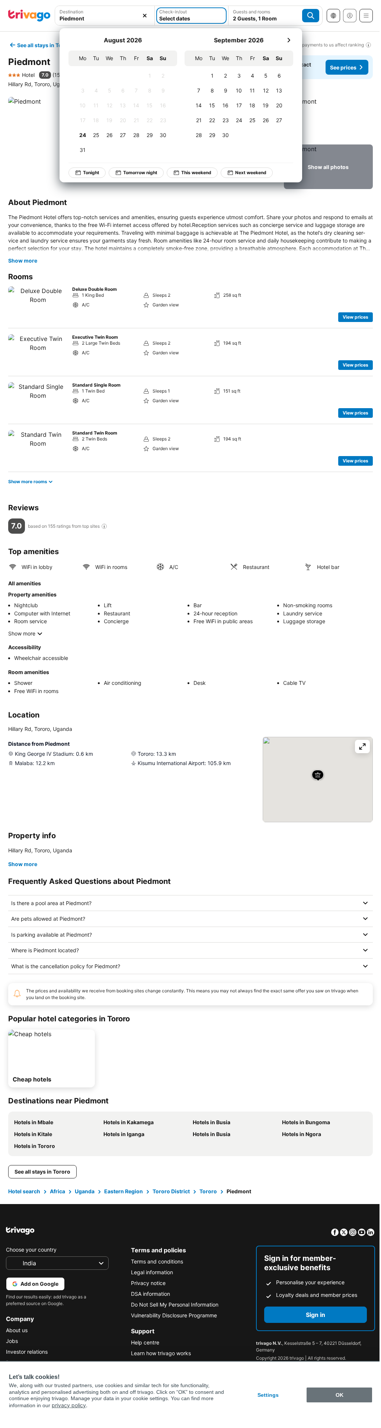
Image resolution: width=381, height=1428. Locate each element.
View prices (355, 317)
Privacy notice (146, 1283)
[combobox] (104, 15)
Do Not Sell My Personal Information (173, 1304)
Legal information (150, 1272)
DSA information (148, 1294)
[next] (288, 40)
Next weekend (250, 172)
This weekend (196, 172)
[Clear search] (144, 15)
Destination (71, 11)
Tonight (91, 172)
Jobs (12, 1341)
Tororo (207, 1191)
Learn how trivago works (159, 1353)
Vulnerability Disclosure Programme (172, 1315)
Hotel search (23, 1191)
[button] (105, 15)
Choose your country (31, 1249)
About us (17, 1330)
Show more (22, 260)
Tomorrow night (140, 172)
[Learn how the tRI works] (104, 526)
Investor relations (27, 1352)
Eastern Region (122, 1191)
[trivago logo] (29, 16)
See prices (343, 67)
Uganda (84, 1191)
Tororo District (170, 1191)
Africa (56, 1191)
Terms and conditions (155, 1261)
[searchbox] (105, 18)
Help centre (143, 1342)
